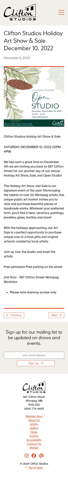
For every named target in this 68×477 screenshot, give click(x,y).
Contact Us (34, 443)
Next (54, 315)
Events (34, 435)
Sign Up (34, 363)
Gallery (34, 428)
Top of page (35, 467)
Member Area (34, 416)
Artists (34, 424)
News (34, 432)
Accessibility (34, 439)
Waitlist (34, 447)
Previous (16, 315)
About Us (34, 420)
